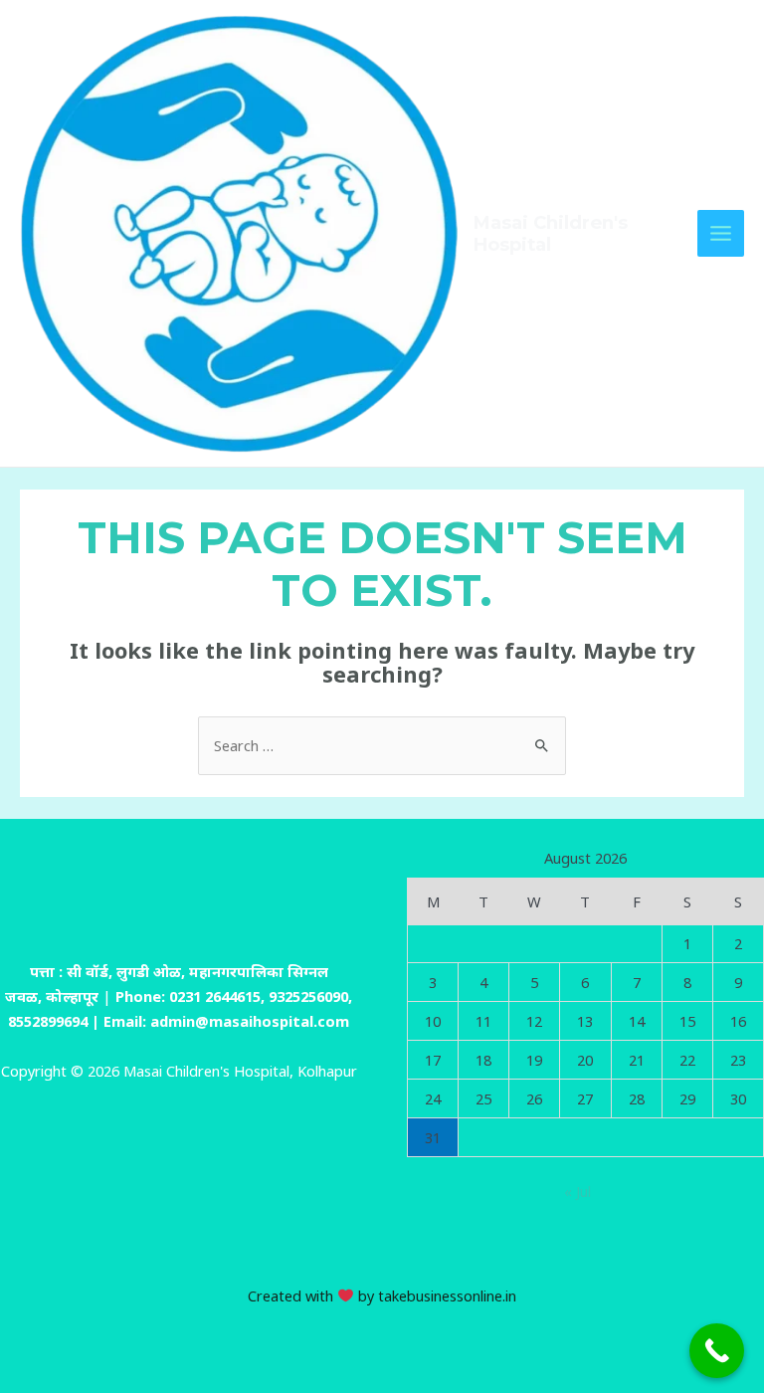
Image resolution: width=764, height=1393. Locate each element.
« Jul (577, 1191)
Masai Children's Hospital (550, 233)
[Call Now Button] (716, 1350)
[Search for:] (382, 745)
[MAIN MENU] (720, 233)
